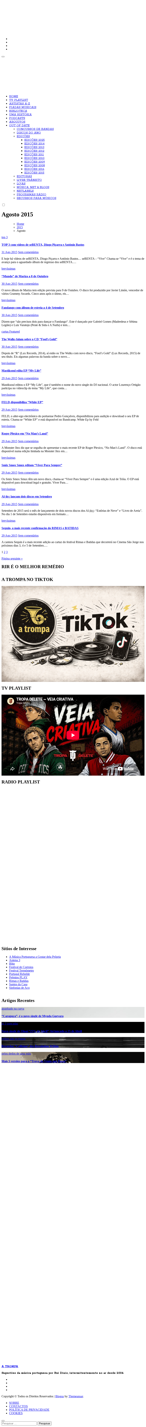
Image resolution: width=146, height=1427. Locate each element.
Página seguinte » (12, 558)
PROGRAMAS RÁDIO (31, 194)
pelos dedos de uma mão (16, 1053)
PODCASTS (17, 118)
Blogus (59, 1396)
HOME (13, 96)
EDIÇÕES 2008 (34, 165)
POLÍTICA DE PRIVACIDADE (29, 1409)
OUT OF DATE (19, 125)
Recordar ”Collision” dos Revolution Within (30, 1046)
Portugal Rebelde (19, 974)
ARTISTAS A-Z (19, 103)
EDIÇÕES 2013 (34, 147)
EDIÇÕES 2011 (34, 154)
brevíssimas (8, 268)
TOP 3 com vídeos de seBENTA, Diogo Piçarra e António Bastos (43, 244)
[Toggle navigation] (3, 56)
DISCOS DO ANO (29, 133)
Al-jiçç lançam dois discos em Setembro (27, 496)
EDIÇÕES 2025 (34, 140)
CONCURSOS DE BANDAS (35, 129)
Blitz (12, 963)
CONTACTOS (18, 1406)
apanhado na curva (13, 1008)
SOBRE (14, 1402)
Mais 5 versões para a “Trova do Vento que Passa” (34, 1061)
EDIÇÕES (23, 136)
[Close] (3, 1420)
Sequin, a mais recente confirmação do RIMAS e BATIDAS (40, 528)
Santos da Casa (18, 984)
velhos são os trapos (13, 1038)
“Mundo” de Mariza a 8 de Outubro (25, 276)
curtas (5, 331)
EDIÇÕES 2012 (34, 151)
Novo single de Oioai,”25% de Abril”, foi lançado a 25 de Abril (42, 1031)
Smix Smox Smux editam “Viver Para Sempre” (32, 465)
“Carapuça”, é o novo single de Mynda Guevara (32, 1016)
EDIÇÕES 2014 (34, 143)
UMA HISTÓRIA (20, 114)
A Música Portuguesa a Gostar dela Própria (35, 956)
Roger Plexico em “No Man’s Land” (25, 433)
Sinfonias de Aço (19, 987)
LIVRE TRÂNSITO (29, 180)
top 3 (5, 237)
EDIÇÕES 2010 (34, 158)
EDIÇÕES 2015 (34, 173)
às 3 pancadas (10, 1023)
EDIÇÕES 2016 (34, 169)
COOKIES (16, 1413)
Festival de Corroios (21, 967)
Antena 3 (14, 960)
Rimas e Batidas (19, 980)
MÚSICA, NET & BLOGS (33, 187)
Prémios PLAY (18, 977)
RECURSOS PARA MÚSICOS (36, 198)
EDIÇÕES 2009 (34, 162)
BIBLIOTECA (18, 111)
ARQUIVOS (17, 122)
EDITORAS (24, 176)
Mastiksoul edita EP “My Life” (21, 370)
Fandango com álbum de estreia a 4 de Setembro (33, 307)
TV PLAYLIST (18, 100)
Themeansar (75, 1396)
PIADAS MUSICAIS (22, 107)
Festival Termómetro (21, 970)
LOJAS (21, 183)
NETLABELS (25, 191)
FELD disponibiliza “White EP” (22, 402)
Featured (14, 331)
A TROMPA (56, 15)
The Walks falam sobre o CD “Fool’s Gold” (29, 339)
